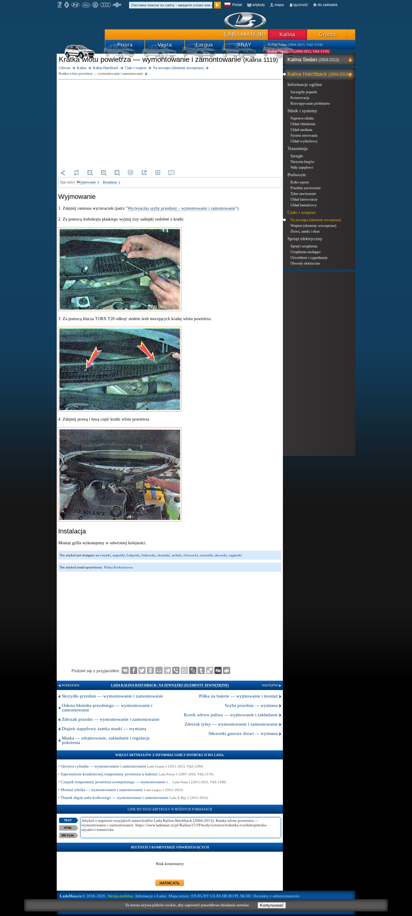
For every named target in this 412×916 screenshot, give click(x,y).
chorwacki (190, 555)
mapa (279, 5)
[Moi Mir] (159, 670)
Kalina (287, 34)
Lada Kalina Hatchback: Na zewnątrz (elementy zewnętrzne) (170, 685)
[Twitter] (142, 670)
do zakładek (328, 5)
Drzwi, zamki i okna (304, 231)
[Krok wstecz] (62, 173)
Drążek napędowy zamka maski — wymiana (104, 728)
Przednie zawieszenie (305, 188)
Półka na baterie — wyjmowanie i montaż (238, 696)
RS (218, 896)
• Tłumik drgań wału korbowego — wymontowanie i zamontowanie (133, 797)
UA (212, 896)
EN (193, 896)
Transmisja (297, 148)
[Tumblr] (201, 670)
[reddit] (226, 670)
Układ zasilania (301, 130)
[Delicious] (209, 670)
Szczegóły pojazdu (303, 92)
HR (224, 896)
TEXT (68, 820)
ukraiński (163, 555)
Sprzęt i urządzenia (303, 246)
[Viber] (175, 670)
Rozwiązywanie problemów (310, 103)
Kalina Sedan (313, 59)
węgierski (235, 555)
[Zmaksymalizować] (351, 59)
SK (242, 896)
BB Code (68, 835)
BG (200, 896)
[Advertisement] (169, 123)
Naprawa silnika (302, 118)
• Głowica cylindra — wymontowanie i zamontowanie (130, 766)
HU (248, 896)
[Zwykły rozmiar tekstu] (117, 173)
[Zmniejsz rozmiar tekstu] (89, 173)
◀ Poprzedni (68, 685)
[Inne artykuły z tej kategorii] (130, 173)
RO (231, 896)
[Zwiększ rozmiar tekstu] (103, 173)
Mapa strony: (179, 896)
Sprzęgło (296, 156)
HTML (68, 827)
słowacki (221, 555)
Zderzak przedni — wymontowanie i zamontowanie (111, 719)
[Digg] (218, 670)
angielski (119, 555)
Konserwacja (299, 98)
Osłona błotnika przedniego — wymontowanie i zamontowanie (107, 707)
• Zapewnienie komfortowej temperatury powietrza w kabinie (136, 774)
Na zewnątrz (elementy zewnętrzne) (315, 220)
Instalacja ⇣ (112, 182)
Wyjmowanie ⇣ (88, 182)
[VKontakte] (125, 670)
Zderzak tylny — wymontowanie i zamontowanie (231, 724)
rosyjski (105, 555)
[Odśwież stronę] (76, 173)
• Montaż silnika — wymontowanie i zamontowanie (120, 789)
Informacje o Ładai (150, 896)
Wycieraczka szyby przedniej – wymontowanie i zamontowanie (181, 208)
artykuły (258, 5)
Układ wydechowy (304, 141)
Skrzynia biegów (302, 162)
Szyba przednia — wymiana (251, 705)
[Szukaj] (217, 5)
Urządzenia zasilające (305, 252)
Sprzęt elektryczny (304, 238)
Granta (327, 34)
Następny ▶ (271, 685)
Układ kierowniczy (304, 199)
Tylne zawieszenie (303, 194)
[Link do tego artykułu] (144, 173)
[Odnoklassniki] (150, 670)
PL (237, 896)
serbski (177, 555)
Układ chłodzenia (302, 124)
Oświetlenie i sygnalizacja (308, 258)
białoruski (148, 555)
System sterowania (303, 135)
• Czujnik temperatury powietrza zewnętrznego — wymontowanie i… (142, 782)
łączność (300, 5)
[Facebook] (133, 670)
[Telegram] (167, 670)
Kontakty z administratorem (276, 896)
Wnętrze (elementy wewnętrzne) (313, 226)
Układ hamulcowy (303, 205)
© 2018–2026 (82, 896)
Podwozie (296, 174)
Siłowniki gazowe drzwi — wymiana (243, 733)
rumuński (206, 555)
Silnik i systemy (302, 110)
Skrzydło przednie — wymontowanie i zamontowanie (112, 696)
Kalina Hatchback (317, 74)
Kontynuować (272, 905)
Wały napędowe (301, 167)
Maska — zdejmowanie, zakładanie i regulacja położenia (106, 740)
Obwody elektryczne (305, 263)
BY (206, 896)
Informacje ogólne (304, 84)
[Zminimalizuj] (351, 74)
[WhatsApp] (184, 670)
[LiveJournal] (192, 670)
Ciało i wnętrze (301, 212)
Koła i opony (299, 182)
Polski (237, 5)
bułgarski (133, 555)
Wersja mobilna (120, 896)
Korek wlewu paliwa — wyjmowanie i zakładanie (231, 714)
